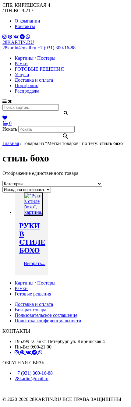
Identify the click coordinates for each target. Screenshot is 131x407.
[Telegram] (23, 36)
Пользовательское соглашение (46, 315)
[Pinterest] (10, 36)
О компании (27, 20)
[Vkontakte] (16, 36)
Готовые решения (33, 293)
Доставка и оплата (34, 80)
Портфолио (26, 85)
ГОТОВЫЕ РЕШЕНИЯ (39, 69)
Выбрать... (34, 263)
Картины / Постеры (35, 58)
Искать (9, 129)
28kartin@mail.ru (19, 47)
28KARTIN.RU (18, 42)
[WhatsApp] (28, 36)
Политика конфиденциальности (48, 320)
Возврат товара (30, 309)
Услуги (22, 74)
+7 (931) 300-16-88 (56, 47)
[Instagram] (5, 36)
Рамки (21, 63)
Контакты (25, 26)
